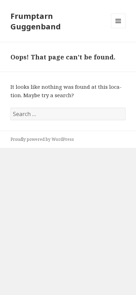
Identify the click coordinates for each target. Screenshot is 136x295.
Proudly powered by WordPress (42, 139)
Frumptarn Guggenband (35, 20)
